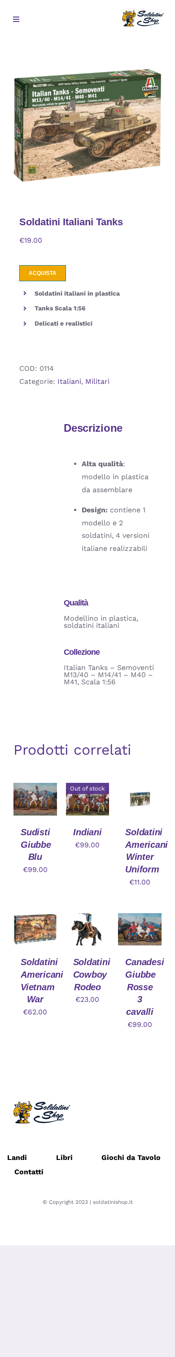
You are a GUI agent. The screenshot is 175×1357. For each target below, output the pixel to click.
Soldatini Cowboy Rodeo (91, 974)
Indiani (87, 832)
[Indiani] (87, 789)
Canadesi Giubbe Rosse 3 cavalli (144, 987)
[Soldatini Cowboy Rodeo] (87, 919)
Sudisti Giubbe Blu (36, 844)
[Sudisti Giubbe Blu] (35, 789)
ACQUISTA (43, 273)
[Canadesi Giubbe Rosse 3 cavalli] (140, 919)
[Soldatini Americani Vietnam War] (35, 919)
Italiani (69, 381)
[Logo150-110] (142, 12)
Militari (97, 381)
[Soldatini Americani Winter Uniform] (140, 789)
